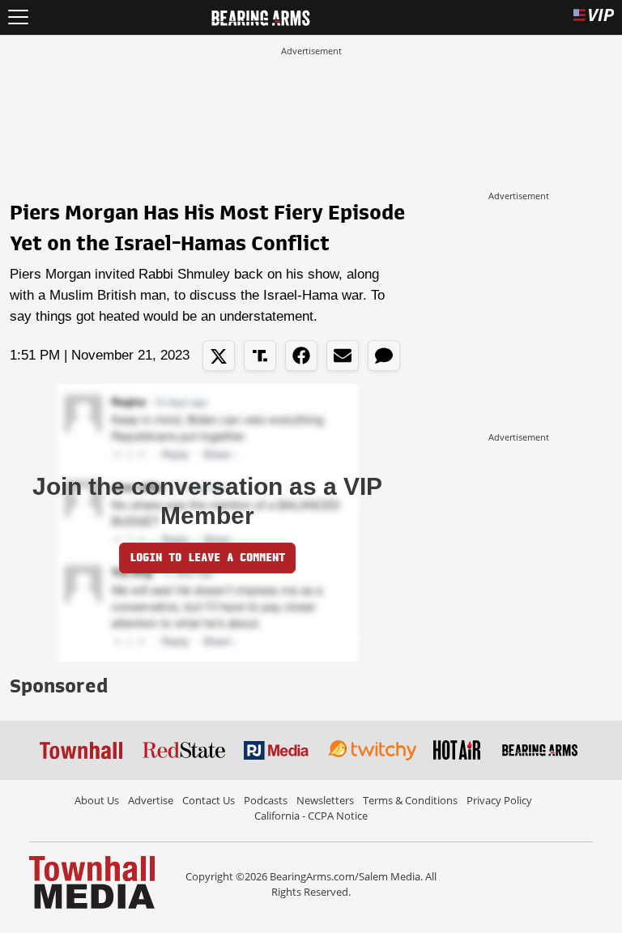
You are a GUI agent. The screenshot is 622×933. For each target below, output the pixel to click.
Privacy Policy (499, 800)
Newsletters (325, 800)
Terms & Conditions (410, 800)
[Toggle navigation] (18, 17)
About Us (97, 800)
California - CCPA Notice (311, 815)
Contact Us (208, 800)
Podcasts (266, 800)
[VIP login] (593, 17)
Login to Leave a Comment (207, 557)
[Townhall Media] (92, 881)
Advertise (150, 800)
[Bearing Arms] (260, 16)
